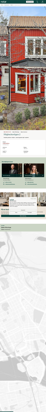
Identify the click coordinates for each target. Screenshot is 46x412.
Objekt (11, 4)
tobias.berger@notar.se (10, 184)
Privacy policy (33, 198)
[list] (12, 183)
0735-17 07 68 (8, 182)
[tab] (3, 2)
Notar (2, 4)
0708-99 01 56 (30, 182)
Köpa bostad (6, 4)
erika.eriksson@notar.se (32, 184)
